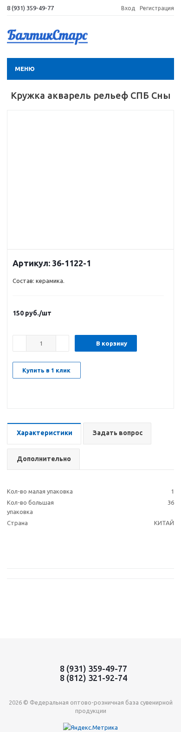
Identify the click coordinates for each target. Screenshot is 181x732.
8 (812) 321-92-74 (93, 677)
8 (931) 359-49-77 (30, 8)
